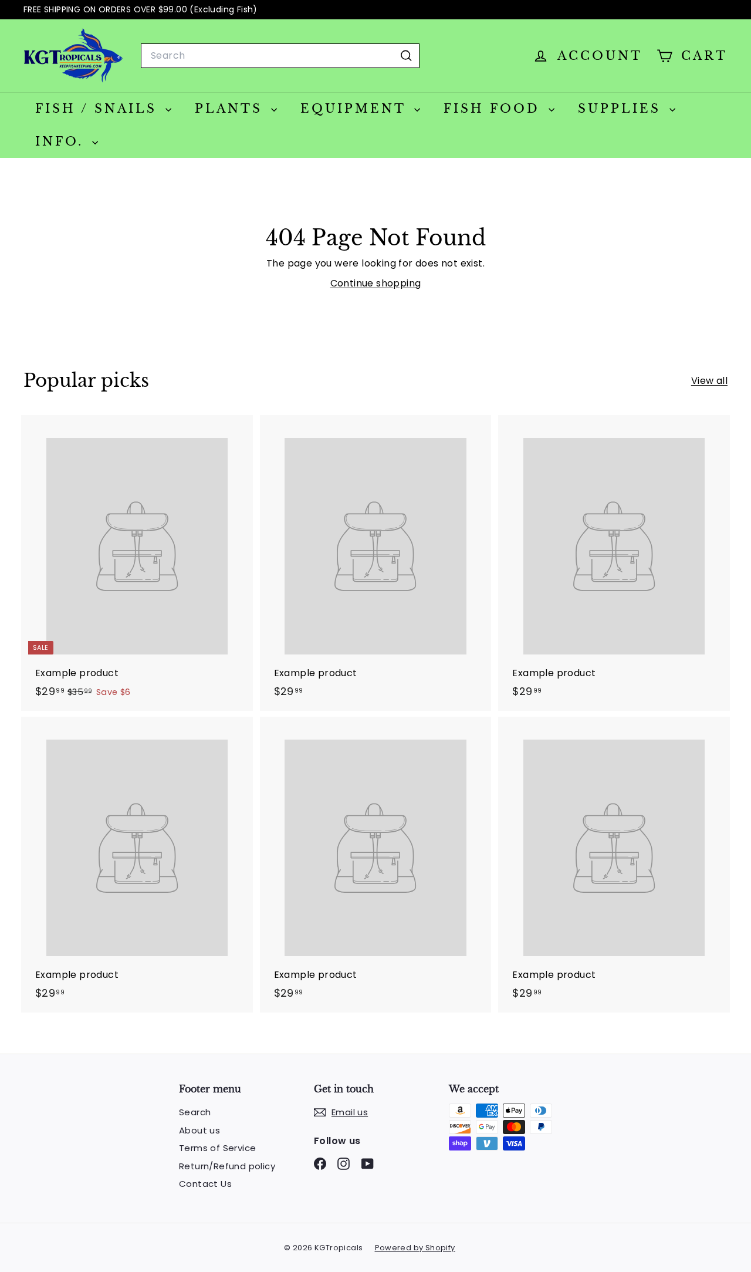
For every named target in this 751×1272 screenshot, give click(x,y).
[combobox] (280, 55)
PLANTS (231, 109)
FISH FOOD (495, 109)
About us (199, 1130)
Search (195, 1112)
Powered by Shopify (415, 1247)
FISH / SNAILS (99, 109)
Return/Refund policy (227, 1166)
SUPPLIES (622, 109)
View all (709, 380)
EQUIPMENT (355, 109)
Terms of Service (217, 1148)
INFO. (62, 141)
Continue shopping (375, 283)
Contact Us (205, 1183)
